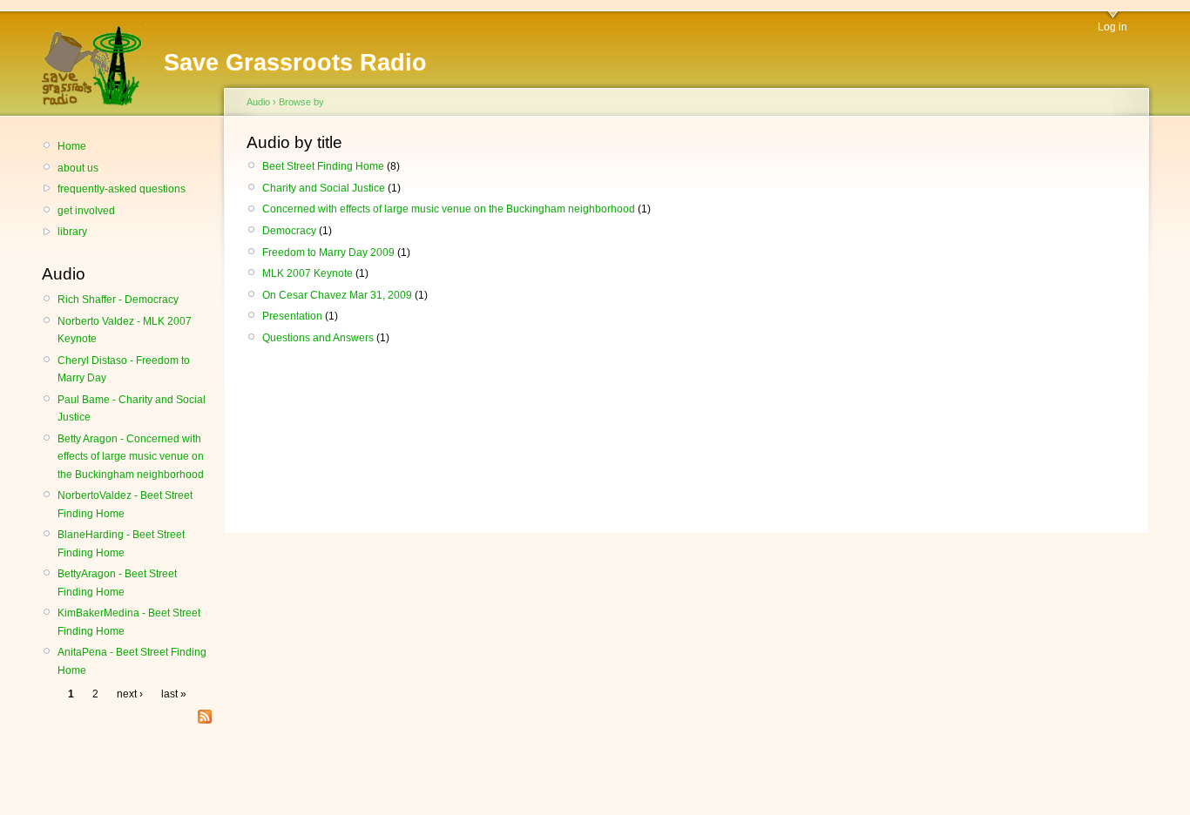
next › (130, 694)
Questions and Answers (318, 338)
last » (173, 694)
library (72, 232)
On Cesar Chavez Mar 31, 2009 (337, 295)
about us (77, 168)
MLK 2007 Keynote (307, 273)
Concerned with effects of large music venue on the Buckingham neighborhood (448, 209)
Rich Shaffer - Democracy (118, 299)
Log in (1112, 27)
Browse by (301, 102)
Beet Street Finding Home (323, 166)
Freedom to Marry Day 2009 (328, 252)
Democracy (289, 231)
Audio (258, 102)
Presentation (292, 316)
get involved (86, 211)
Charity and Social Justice (323, 188)
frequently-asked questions (121, 189)
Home (71, 146)
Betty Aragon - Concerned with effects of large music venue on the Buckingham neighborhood (130, 457)
